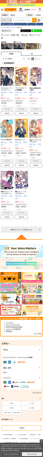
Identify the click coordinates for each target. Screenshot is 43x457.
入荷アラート (7, 31)
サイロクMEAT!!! (6, 140)
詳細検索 (38, 20)
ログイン (33, 10)
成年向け (12, 15)
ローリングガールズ (13, 324)
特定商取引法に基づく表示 (12, 442)
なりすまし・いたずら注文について (30, 442)
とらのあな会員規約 (21, 434)
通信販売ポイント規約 (35, 434)
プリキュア (31, 24)
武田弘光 (9, 331)
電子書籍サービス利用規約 (10, 438)
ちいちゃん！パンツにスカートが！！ (6, 90)
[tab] (32, 54)
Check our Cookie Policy (11, 454)
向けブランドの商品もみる (21, 229)
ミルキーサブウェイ (20, 24)
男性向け (30, 15)
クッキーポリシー (37, 438)
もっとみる (37, 333)
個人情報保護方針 (24, 438)
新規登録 (27, 10)
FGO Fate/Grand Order (14, 327)
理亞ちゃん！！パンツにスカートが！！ (6, 193)
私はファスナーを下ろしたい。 (35, 141)
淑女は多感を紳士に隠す (35, 89)
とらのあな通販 (5, 27)
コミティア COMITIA (13, 329)
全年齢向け (5, 15)
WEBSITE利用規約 (8, 434)
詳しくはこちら (37, 392)
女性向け (38, 15)
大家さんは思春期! (7, 24)
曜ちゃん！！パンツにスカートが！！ (21, 193)
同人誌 (13, 27)
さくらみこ (10, 322)
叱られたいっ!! (20, 140)
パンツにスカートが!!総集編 (21, 89)
